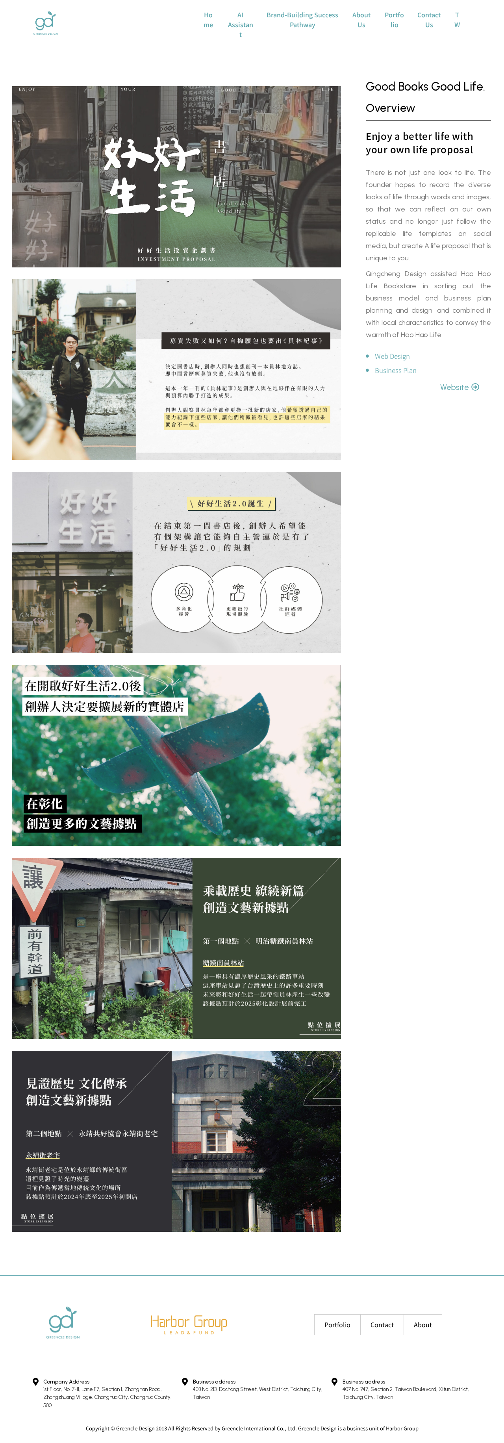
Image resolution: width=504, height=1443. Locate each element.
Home (208, 19)
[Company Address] (35, 1382)
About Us (361, 19)
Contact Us (429, 19)
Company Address (66, 1381)
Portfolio (394, 19)
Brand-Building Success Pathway (302, 19)
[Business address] (185, 1382)
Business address (214, 1381)
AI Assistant (240, 24)
